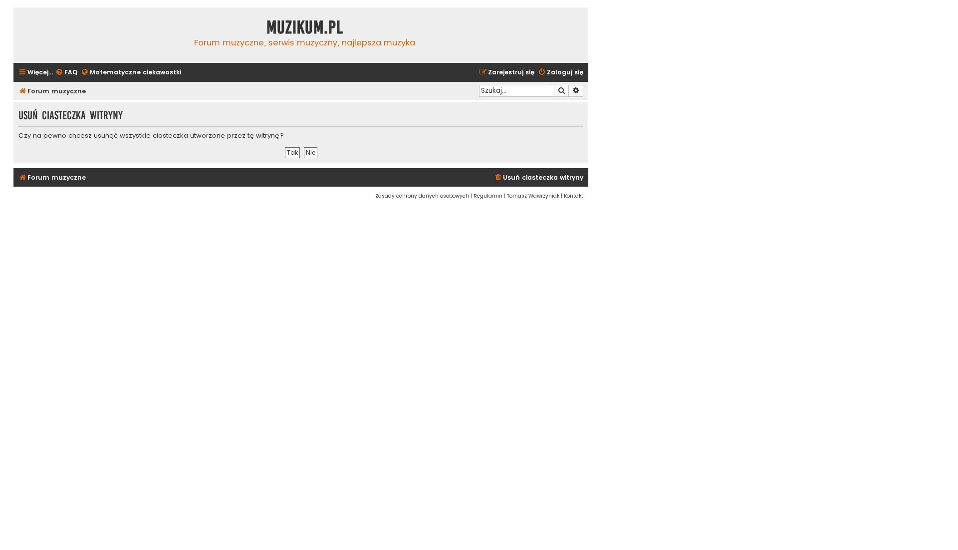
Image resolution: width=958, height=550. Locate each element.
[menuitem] (66, 72)
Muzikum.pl (304, 27)
